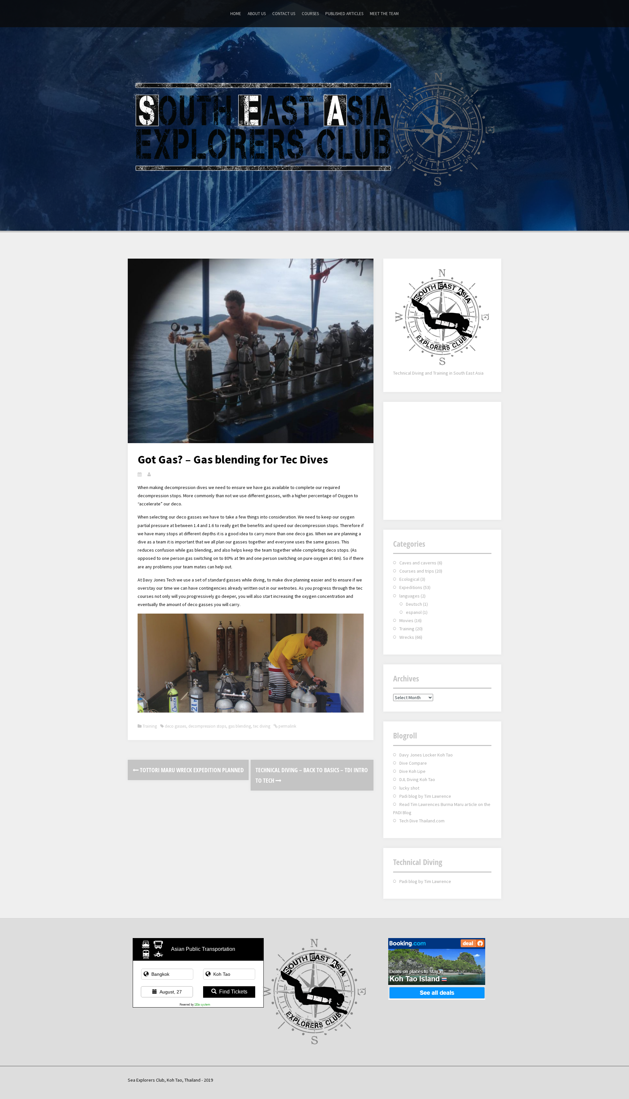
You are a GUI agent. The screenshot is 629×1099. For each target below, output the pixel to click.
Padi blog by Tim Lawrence (425, 796)
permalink (286, 726)
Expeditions (410, 587)
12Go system (202, 1004)
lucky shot (409, 788)
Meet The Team (384, 13)
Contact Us (283, 13)
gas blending (239, 726)
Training (150, 726)
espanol (414, 612)
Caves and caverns (417, 563)
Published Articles (344, 13)
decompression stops (207, 726)
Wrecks (406, 637)
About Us (257, 13)
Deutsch (414, 604)
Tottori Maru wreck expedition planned (191, 770)
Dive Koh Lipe (412, 771)
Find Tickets (233, 991)
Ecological (409, 579)
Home (235, 13)
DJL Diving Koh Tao (417, 779)
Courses (310, 13)
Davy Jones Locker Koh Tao (426, 755)
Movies (406, 620)
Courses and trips (416, 571)
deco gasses (175, 726)
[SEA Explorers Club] (314, 128)
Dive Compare (413, 763)
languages (409, 596)
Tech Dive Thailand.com (422, 821)
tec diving (261, 726)
